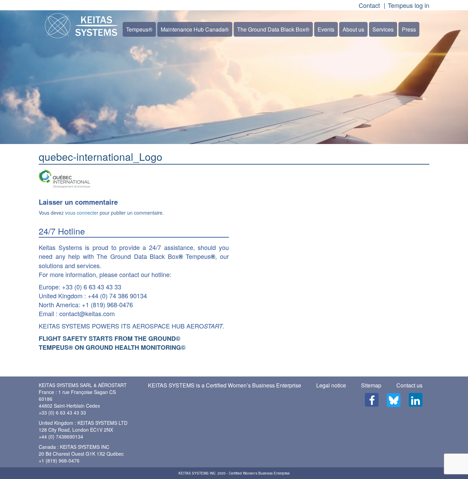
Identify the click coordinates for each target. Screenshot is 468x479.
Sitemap (371, 385)
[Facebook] (372, 400)
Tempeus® (139, 29)
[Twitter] (394, 400)
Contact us (409, 385)
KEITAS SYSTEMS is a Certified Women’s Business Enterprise (224, 385)
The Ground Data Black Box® (273, 29)
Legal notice (331, 385)
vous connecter (81, 212)
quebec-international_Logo (100, 156)
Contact (369, 5)
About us (353, 29)
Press (409, 29)
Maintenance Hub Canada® (195, 29)
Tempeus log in (408, 5)
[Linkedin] (415, 400)
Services (383, 29)
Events (326, 29)
